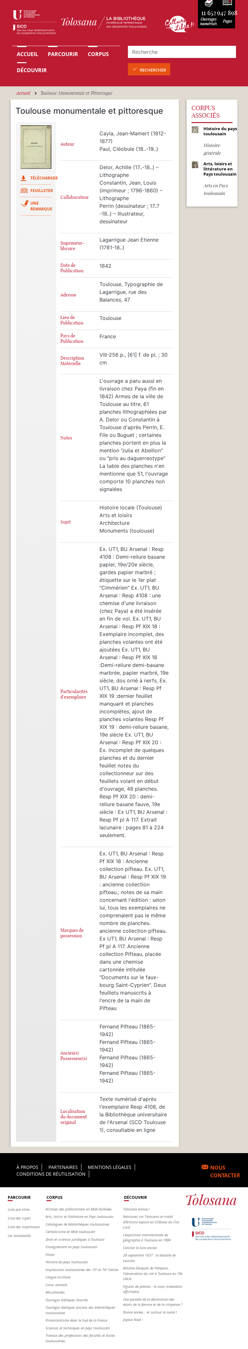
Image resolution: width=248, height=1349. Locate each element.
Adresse (68, 295)
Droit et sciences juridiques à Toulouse (75, 1239)
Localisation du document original (73, 1117)
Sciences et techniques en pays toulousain (78, 1327)
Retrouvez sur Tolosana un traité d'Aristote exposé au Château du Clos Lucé (151, 1221)
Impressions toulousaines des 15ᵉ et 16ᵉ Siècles (82, 1269)
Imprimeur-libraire (72, 245)
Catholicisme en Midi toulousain (70, 1231)
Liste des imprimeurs (24, 1226)
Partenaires (63, 1167)
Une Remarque (41, 206)
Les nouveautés (19, 1235)
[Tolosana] (84, 24)
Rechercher (153, 70)
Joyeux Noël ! (133, 1319)
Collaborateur (74, 197)
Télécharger (44, 178)
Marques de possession (72, 933)
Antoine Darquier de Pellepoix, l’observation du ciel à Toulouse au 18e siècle (152, 1273)
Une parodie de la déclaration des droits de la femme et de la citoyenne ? (152, 1302)
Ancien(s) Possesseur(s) (73, 1055)
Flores (50, 1254)
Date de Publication (71, 268)
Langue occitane (58, 1277)
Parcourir (63, 54)
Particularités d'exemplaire (74, 694)
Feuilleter (41, 190)
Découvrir (32, 70)
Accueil (27, 54)
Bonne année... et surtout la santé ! (150, 1312)
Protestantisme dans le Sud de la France (76, 1320)
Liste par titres (19, 1209)
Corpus (98, 54)
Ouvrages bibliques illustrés (67, 1299)
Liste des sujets (19, 1218)
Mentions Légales (109, 1167)
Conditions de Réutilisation (51, 1174)
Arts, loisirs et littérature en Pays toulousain (79, 1216)
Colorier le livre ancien (140, 1247)
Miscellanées (55, 1292)
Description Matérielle (72, 360)
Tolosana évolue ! (136, 1209)
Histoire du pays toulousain (67, 1261)
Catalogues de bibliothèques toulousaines (77, 1224)
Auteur (67, 144)
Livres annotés (56, 1284)
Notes (66, 438)
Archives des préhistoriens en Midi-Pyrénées (79, 1209)
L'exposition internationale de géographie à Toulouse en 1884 (147, 1237)
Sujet (65, 522)
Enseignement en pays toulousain (71, 1246)
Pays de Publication (71, 338)
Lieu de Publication (71, 320)
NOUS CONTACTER (225, 1171)
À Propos (27, 1167)
